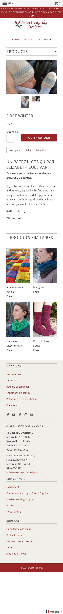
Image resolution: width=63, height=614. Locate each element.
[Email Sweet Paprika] (32, 415)
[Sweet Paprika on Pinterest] (20, 415)
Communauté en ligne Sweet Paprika (27, 493)
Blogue (10, 505)
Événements (13, 487)
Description (14, 150)
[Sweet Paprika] (31, 25)
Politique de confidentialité (21, 399)
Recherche (12, 405)
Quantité (12, 131)
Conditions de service (18, 392)
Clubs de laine (14, 535)
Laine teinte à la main (18, 529)
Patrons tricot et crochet (19, 541)
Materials (41, 150)
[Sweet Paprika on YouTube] (14, 415)
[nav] (9, 3)
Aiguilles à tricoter (16, 553)
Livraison (11, 380)
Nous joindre (13, 511)
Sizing (28, 150)
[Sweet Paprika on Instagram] (26, 415)
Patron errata (13, 374)
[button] (54, 611)
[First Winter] (31, 77)
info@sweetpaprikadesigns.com (24, 472)
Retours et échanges (17, 386)
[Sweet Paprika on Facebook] (8, 415)
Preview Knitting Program (20, 499)
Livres (9, 547)
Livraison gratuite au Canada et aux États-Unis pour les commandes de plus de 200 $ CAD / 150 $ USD (31, 12)
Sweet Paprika (35, 567)
